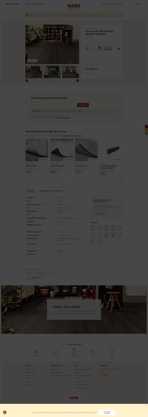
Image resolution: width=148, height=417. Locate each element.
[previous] (116, 181)
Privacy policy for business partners (84, 375)
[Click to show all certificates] (118, 49)
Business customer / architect (34, 4)
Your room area (34, 102)
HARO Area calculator (63, 117)
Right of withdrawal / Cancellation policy (60, 375)
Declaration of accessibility (82, 384)
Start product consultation (107, 412)
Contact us (28, 384)
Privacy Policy (78, 372)
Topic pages (28, 378)
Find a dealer (83, 105)
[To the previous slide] (26, 80)
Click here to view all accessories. (72, 135)
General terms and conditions (82, 369)
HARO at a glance (30, 372)
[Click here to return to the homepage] (74, 398)
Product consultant (30, 369)
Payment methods (55, 372)
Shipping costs (54, 369)
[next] (121, 181)
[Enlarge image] (75, 60)
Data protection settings (81, 387)
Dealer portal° (29, 375)
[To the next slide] (77, 80)
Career (27, 381)
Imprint (77, 378)
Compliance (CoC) (79, 381)
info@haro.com (36, 277)
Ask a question (99, 214)
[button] (146, 126)
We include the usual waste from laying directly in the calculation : (59, 111)
